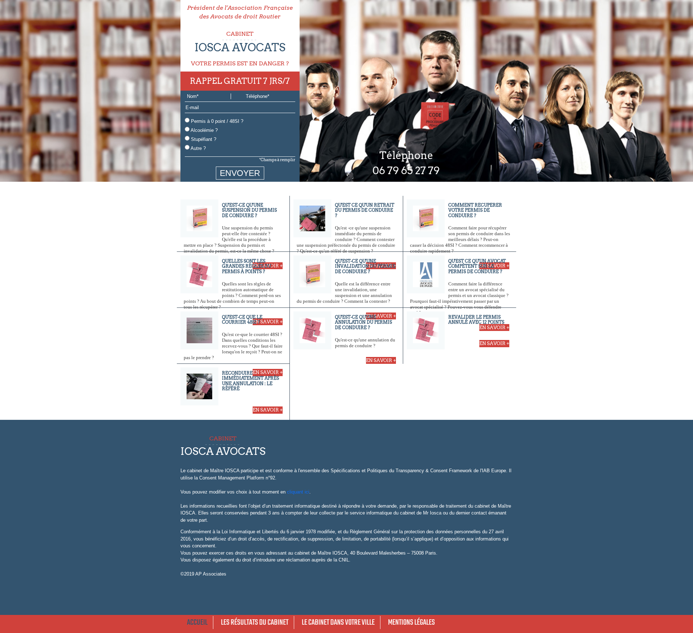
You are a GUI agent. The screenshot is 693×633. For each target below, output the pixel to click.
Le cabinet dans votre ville (338, 622)
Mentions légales (411, 622)
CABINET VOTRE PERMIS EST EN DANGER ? (240, 48)
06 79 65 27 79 (406, 170)
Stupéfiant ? (202, 139)
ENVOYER (240, 173)
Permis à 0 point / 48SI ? (216, 121)
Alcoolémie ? (203, 130)
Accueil (197, 622)
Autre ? (197, 148)
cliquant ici (298, 492)
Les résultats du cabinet (254, 622)
